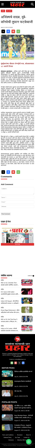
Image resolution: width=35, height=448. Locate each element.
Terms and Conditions (8, 435)
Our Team (17, 437)
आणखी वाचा (31, 275)
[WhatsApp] (18, 31)
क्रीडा (3, 11)
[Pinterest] (13, 31)
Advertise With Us (22, 440)
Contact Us (26, 437)
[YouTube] (15, 363)
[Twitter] (3, 31)
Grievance (11, 440)
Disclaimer (20, 435)
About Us (28, 435)
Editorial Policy (7, 437)
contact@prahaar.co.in (20, 359)
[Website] (11, 363)
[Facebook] (8, 31)
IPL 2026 (9, 11)
